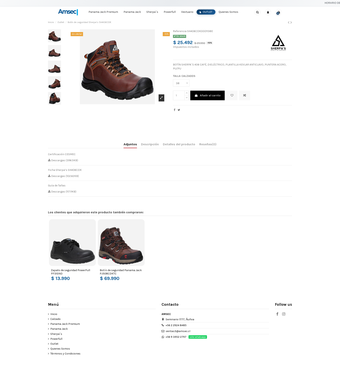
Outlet (54, 343)
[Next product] (291, 22)
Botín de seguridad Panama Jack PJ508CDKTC (121, 272)
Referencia (180, 31)
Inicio (53, 314)
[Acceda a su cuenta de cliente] (268, 12)
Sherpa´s (56, 334)
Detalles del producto (179, 144)
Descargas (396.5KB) (64, 160)
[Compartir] (174, 110)
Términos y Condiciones (65, 353)
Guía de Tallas (57, 185)
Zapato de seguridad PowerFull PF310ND (70, 272)
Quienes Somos (60, 348)
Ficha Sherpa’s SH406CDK (65, 170)
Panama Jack (59, 328)
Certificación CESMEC (62, 154)
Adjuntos (130, 144)
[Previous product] (289, 22)
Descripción (150, 144)
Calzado (55, 319)
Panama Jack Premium (65, 324)
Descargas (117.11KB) (63, 191)
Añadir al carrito (210, 95)
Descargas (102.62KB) (65, 176)
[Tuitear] (179, 110)
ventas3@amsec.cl (178, 331)
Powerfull (56, 339)
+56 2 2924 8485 (176, 325)
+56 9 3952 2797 (176, 337)
